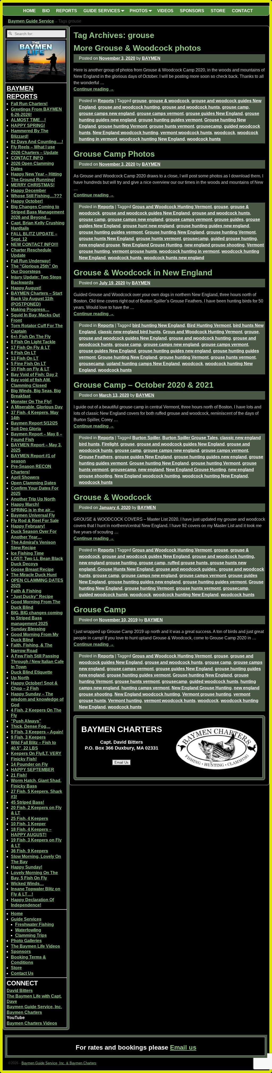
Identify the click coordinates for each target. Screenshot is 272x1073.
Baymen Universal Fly (33, 515)
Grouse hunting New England (174, 232)
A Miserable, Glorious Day (37, 407)
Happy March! (25, 504)
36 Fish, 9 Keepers (29, 851)
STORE (218, 10)
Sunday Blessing (28, 629)
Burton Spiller (146, 437)
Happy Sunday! (26, 867)
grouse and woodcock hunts (191, 107)
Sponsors (21, 951)
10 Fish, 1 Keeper (28, 824)
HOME (29, 10)
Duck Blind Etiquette (31, 672)
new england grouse (99, 245)
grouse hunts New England (106, 238)
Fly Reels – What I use (33, 147)
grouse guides (229, 219)
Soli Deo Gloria (26, 428)
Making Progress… (30, 309)
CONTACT (242, 10)
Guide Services (26, 919)
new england (151, 469)
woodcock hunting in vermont (189, 251)
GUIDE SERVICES (101, 10)
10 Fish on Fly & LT (30, 369)
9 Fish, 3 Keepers (28, 737)
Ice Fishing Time (27, 553)
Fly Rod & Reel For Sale (35, 520)
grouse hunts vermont (171, 126)
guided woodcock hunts (103, 594)
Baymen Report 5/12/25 (34, 423)
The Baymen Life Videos (35, 946)
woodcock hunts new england (174, 257)
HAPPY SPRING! (28, 125)
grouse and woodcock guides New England (146, 213)
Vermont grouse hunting (206, 694)
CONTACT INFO (27, 158)
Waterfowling (28, 930)
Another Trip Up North (33, 499)
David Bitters (20, 990)
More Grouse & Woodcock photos (137, 48)
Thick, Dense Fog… (30, 726)
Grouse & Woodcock (112, 497)
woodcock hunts (204, 139)
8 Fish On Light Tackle (33, 342)
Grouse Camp (100, 609)
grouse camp (235, 107)
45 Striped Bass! (27, 802)
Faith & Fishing (26, 591)
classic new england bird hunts (129, 332)
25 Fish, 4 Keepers (29, 818)
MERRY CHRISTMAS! (32, 185)
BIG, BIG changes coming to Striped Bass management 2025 (37, 618)
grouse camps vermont (160, 113)
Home (17, 913)
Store (16, 967)
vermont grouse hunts (134, 251)
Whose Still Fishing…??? (36, 196)
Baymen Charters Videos (32, 1023)
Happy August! (26, 288)
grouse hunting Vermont (122, 126)
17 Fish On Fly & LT (30, 347)
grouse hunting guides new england (212, 226)
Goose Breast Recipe (32, 569)
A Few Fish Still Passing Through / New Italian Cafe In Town (37, 661)
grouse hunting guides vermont (170, 120)
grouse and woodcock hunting (129, 107)
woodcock (224, 132)
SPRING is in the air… (32, 510)
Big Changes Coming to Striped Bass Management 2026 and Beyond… (37, 212)
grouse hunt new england (148, 226)
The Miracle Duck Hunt (34, 574)
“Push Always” (26, 721)
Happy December (28, 190)
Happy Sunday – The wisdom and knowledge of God (37, 699)
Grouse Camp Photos (114, 153)
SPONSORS (192, 10)
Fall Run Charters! (29, 103)
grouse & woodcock (169, 101)
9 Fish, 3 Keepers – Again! (37, 732)
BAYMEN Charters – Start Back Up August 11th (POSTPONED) (36, 298)
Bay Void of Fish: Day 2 (34, 374)
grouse (139, 101)
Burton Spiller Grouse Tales (190, 437)
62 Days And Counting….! (37, 141)
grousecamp (209, 126)
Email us (183, 1047)
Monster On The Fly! (31, 401)
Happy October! (27, 201)
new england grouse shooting (214, 245)
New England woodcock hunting (125, 132)
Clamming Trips (31, 935)
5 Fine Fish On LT (28, 363)
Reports (106, 101)
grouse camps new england (107, 113)
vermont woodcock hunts (186, 132)
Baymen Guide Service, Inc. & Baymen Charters (59, 1063)
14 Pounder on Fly (29, 764)
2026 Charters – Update (34, 152)
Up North (20, 678)
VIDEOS (165, 10)
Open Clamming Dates (33, 483)
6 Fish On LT (23, 352)
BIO (46, 10)
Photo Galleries (26, 940)
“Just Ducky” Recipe (32, 596)
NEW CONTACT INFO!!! (34, 244)
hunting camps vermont (145, 688)
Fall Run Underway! (30, 261)
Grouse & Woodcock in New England (143, 272)
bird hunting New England (158, 325)
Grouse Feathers (96, 457)
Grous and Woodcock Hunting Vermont (172, 206)
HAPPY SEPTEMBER (32, 769)
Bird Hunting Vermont (209, 325)
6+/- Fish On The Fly (31, 336)
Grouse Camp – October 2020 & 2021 (144, 385)
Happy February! (28, 526)
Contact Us (22, 973)
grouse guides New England (214, 113)
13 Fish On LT (25, 358)
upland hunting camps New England (143, 363)
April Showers (25, 477)
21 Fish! (19, 775)
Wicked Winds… (27, 883)
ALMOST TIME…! (28, 120)
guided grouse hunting (234, 238)
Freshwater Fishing (34, 924)
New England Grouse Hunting (152, 245)
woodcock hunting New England (152, 139)
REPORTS (66, 10)
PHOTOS (139, 10)
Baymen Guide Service (31, 21)
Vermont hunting (125, 700)
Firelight (110, 444)
